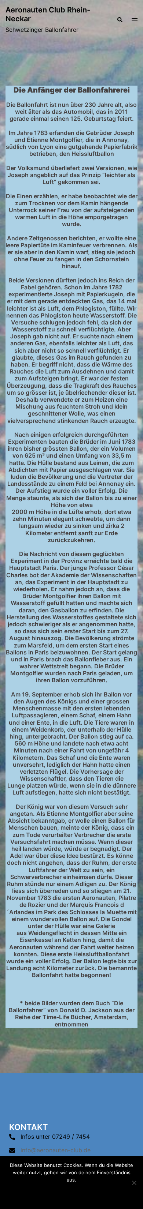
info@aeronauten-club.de (56, 1150)
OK (71, 1193)
